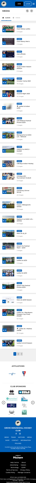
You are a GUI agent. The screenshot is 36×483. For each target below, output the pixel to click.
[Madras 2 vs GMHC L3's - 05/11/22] (8, 219)
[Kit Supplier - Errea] (12, 392)
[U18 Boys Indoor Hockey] (8, 163)
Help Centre (14, 462)
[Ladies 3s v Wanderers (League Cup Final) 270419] (8, 312)
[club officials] (8, 54)
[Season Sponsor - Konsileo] (12, 399)
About (24, 462)
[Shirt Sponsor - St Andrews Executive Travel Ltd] (12, 412)
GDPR (23, 467)
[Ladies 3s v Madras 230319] (8, 328)
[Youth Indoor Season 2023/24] (8, 66)
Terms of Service (12, 470)
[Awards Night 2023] (8, 93)
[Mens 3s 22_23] (8, 233)
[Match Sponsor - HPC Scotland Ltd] (12, 406)
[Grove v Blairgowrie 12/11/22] (8, 204)
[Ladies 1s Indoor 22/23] (8, 106)
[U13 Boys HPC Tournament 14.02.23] (8, 176)
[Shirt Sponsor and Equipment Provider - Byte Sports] (24, 392)
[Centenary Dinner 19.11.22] (8, 190)
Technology (15, 467)
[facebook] (16, 434)
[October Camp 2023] (8, 81)
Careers (23, 465)
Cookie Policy (10, 472)
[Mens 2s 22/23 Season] (8, 299)
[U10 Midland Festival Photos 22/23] (8, 120)
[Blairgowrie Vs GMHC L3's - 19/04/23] (8, 135)
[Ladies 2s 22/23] (8, 260)
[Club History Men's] (8, 41)
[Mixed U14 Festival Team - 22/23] (8, 246)
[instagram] (20, 434)
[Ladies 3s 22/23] (8, 273)
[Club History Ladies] (8, 28)
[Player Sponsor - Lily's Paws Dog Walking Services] (24, 406)
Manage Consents (24, 472)
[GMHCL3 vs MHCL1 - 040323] (8, 149)
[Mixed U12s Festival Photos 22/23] (8, 285)
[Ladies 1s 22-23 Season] (8, 343)
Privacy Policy (25, 470)
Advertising (14, 465)
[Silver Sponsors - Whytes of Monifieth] (24, 412)
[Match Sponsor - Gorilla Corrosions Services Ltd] (24, 399)
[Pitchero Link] (18, 458)
